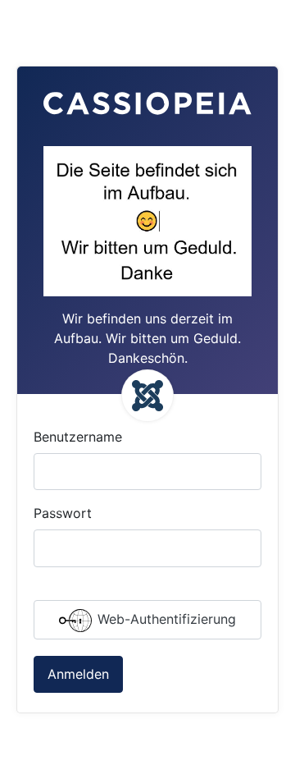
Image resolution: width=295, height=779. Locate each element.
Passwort (63, 513)
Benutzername (78, 436)
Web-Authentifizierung (164, 619)
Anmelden (78, 674)
